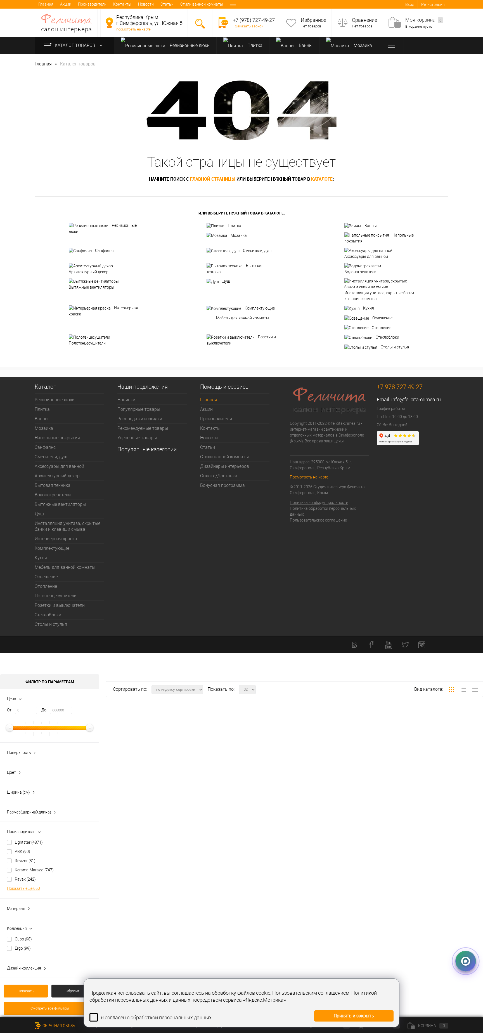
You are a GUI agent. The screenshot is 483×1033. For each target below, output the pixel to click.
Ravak (25, 879)
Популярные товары (138, 409)
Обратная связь (58, 1025)
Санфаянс (104, 250)
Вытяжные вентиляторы (91, 287)
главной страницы (212, 179)
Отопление (381, 328)
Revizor (25, 861)
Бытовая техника (234, 268)
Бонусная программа (222, 485)
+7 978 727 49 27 (400, 386)
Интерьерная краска (103, 311)
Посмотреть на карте (309, 477)
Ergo (23, 948)
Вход (409, 4)
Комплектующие (260, 308)
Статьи (167, 4)
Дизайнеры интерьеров (224, 466)
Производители (92, 4)
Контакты (122, 4)
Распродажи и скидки (139, 418)
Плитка (254, 45)
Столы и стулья (395, 347)
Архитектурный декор (88, 272)
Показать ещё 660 (23, 888)
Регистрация (433, 4)
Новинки (126, 399)
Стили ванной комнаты (201, 4)
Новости (146, 4)
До (43, 710)
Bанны (305, 45)
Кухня (368, 308)
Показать (26, 991)
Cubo (23, 939)
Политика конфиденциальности (319, 502)
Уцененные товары (137, 437)
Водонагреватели (360, 272)
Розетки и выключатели (241, 340)
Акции (65, 4)
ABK (22, 851)
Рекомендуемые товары (142, 428)
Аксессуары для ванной (366, 256)
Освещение (382, 318)
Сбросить (73, 991)
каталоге (322, 179)
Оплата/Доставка (218, 475)
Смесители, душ (257, 250)
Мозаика (362, 45)
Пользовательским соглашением (310, 993)
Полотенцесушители (87, 343)
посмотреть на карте (133, 29)
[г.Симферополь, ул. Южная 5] (109, 22)
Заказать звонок (249, 26)
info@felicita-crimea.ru (416, 399)
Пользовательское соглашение (318, 520)
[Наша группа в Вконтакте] (354, 644)
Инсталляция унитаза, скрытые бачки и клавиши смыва (379, 296)
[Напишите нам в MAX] (465, 958)
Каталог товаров (75, 45)
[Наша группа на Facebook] (371, 644)
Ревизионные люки (189, 45)
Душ (226, 281)
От (9, 710)
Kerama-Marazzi (34, 870)
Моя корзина (423, 20)
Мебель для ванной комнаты (242, 318)
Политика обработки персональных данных (323, 511)
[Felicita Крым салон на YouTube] (388, 644)
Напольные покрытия (379, 238)
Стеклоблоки (387, 337)
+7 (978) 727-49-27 (254, 20)
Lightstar (29, 842)
